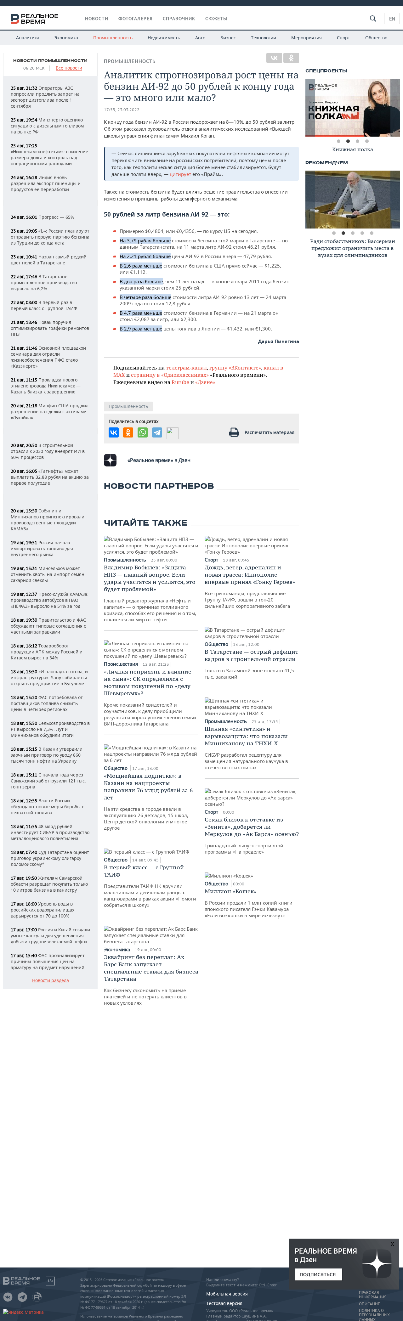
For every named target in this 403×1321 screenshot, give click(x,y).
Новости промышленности (50, 60)
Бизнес (228, 38)
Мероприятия (306, 38)
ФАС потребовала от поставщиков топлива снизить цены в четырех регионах (47, 703)
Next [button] (395, 108)
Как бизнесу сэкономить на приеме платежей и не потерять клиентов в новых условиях (151, 979)
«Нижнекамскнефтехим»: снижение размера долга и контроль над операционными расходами (49, 155)
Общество (376, 38)
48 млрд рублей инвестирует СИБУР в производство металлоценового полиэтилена (50, 832)
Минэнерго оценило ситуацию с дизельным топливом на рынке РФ (47, 126)
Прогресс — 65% (42, 217)
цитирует (180, 174)
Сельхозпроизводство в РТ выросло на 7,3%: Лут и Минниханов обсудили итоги (50, 729)
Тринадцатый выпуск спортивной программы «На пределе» (252, 835)
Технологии (263, 38)
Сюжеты (216, 18)
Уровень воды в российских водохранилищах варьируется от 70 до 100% (42, 910)
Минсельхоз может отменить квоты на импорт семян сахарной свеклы (47, 574)
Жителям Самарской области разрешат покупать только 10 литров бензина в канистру (49, 884)
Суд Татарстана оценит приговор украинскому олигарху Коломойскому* (50, 858)
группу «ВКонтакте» (235, 367)
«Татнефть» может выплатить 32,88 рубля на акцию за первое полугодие (50, 477)
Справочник (179, 18)
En (392, 18)
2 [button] (348, 141)
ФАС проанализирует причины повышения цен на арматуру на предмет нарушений (48, 961)
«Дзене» (205, 382)
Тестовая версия (224, 1303)
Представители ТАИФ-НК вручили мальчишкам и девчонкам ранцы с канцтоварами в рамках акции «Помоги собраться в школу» (150, 886)
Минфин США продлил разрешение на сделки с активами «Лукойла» (49, 412)
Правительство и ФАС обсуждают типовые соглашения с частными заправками (48, 626)
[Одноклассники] (291, 58)
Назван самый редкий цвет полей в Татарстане (49, 260)
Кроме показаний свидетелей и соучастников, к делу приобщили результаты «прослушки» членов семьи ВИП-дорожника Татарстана (150, 697)
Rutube (180, 382)
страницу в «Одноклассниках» (170, 374)
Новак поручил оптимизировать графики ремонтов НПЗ (50, 328)
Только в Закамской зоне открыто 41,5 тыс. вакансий (251, 664)
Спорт (343, 38)
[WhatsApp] (143, 432)
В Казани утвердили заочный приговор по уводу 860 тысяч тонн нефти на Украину (46, 755)
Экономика (66, 38)
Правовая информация (372, 1294)
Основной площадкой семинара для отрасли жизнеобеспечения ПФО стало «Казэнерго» (48, 357)
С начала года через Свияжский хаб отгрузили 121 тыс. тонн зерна (48, 781)
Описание (369, 1304)
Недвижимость (164, 38)
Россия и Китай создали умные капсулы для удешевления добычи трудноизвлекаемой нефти (50, 936)
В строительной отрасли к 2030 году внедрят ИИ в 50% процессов (48, 451)
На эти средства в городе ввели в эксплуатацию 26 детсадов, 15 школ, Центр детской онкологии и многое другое (148, 801)
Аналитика (27, 38)
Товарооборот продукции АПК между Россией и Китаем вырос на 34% (46, 652)
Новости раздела (50, 980)
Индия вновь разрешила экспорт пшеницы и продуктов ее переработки (46, 183)
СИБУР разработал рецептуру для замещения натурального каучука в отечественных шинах (246, 748)
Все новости (69, 68)
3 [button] (357, 141)
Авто (200, 38)
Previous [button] (310, 108)
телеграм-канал (186, 367)
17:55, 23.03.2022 (121, 109)
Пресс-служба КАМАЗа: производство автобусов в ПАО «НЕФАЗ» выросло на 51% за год (49, 600)
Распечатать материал (269, 432)
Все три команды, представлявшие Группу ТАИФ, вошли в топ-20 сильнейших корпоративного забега (250, 586)
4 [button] (367, 141)
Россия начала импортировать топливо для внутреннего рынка (42, 548)
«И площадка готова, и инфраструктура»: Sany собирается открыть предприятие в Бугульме (49, 677)
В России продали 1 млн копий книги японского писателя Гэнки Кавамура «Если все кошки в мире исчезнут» (248, 903)
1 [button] (338, 141)
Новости (96, 18)
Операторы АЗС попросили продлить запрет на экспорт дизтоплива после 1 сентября (45, 97)
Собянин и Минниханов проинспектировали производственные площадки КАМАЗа (47, 520)
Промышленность (113, 38)
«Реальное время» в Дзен (159, 460)
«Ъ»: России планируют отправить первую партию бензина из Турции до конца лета (50, 237)
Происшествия (121, 664)
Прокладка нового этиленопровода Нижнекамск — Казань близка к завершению (46, 386)
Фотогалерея (135, 18)
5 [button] (371, 233)
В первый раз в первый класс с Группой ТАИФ (44, 305)
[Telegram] (157, 432)
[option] (352, 108)
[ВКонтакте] (274, 58)
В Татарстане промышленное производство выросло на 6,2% (44, 282)
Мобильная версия (227, 1294)
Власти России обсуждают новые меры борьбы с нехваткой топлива (47, 807)
